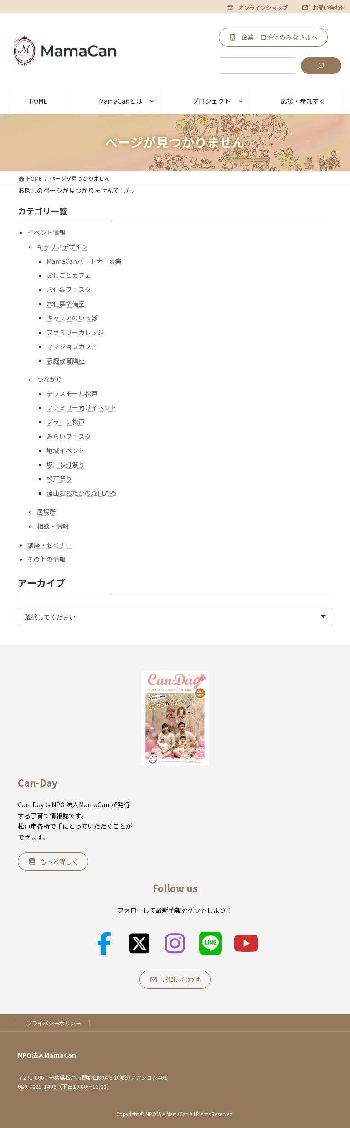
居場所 (46, 512)
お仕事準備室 (65, 303)
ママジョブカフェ (72, 346)
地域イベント (65, 450)
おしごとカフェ (68, 275)
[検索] (321, 65)
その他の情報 (46, 559)
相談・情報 (53, 526)
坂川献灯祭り (65, 464)
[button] (257, 7)
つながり (49, 379)
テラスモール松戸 (72, 393)
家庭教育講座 (65, 360)
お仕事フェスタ (68, 289)
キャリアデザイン (62, 246)
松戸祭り (59, 479)
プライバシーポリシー (53, 1023)
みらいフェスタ (68, 436)
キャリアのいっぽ (72, 318)
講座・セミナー (49, 544)
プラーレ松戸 (65, 422)
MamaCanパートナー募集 (84, 261)
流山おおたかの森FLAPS (81, 493)
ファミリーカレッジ (75, 332)
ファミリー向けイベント (81, 408)
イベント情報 (46, 232)
